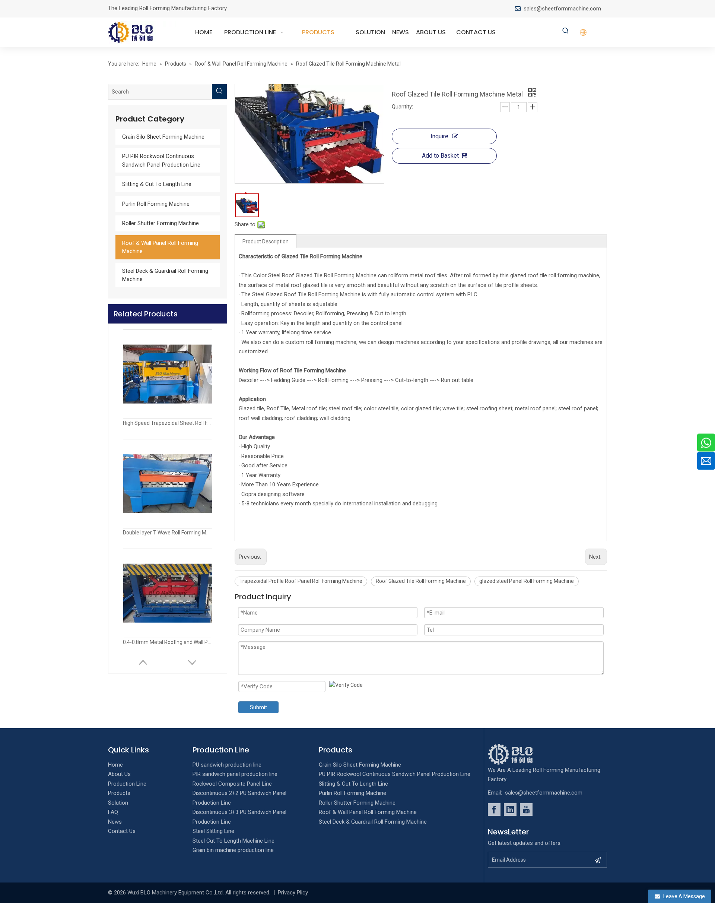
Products (119, 793)
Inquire (439, 136)
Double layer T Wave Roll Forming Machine (167, 533)
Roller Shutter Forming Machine (160, 223)
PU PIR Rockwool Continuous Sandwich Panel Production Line (394, 774)
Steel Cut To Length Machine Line (233, 840)
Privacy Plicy (293, 892)
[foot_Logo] (522, 754)
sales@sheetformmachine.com (562, 8)
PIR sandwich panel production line (235, 774)
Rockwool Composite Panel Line (232, 783)
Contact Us (122, 831)
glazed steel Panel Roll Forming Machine (526, 581)
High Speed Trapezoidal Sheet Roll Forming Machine (167, 423)
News (115, 821)
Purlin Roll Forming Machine (156, 204)
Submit (258, 707)
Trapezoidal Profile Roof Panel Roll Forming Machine (300, 581)
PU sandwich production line (227, 764)
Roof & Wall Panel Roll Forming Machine (368, 812)
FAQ (113, 812)
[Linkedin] (510, 809)
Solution (118, 802)
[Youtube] (526, 809)
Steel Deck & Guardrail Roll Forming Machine (373, 821)
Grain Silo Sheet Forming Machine (163, 136)
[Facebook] (494, 809)
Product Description (265, 241)
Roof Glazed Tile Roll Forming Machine (421, 581)
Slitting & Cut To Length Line (156, 184)
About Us (119, 774)
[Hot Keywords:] (565, 31)
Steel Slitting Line (213, 831)
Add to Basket (440, 155)
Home (115, 764)
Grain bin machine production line (233, 850)
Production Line (127, 783)
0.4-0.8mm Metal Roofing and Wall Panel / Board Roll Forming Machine (167, 642)
